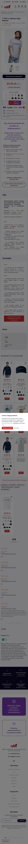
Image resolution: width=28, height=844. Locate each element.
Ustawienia (16, 428)
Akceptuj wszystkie (7, 428)
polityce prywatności (7, 423)
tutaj (3, 425)
